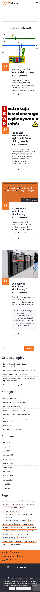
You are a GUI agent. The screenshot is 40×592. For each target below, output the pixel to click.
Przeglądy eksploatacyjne (12, 429)
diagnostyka (20, 504)
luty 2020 (6, 447)
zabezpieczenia (15, 544)
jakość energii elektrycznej (11, 524)
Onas (20, 578)
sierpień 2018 (8, 463)
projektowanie (31, 527)
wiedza (5, 544)
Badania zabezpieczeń (11, 398)
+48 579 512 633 (10, 560)
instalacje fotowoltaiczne (11, 511)
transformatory (30, 541)
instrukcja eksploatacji (10, 520)
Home (10, 578)
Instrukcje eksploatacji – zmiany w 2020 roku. (19, 370)
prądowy (6, 534)
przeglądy (22, 531)
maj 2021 (6, 442)
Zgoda (12, 588)
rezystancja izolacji (22, 534)
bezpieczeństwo (8, 504)
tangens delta (7, 541)
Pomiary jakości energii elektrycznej (23, 71)
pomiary (5, 527)
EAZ (4, 508)
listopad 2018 (8, 455)
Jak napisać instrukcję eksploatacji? (19, 286)
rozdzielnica (23, 537)
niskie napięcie (28, 524)
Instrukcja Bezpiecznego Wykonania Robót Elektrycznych (22, 137)
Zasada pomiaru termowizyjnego (15, 374)
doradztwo (31, 504)
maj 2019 (6, 451)
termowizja (18, 541)
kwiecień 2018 (8, 476)
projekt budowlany (17, 527)
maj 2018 (6, 472)
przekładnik (32, 531)
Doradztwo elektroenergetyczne (15, 402)
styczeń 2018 (7, 488)
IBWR (22, 508)
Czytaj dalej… (17, 94)
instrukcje (23, 520)
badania (32, 501)
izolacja (32, 520)
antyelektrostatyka (20, 501)
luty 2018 (6, 484)
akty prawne (7, 501)
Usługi (31, 578)
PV (12, 534)
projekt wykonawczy (9, 531)
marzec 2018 (7, 480)
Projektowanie (8, 425)
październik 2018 (9, 459)
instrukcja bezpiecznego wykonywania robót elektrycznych (17, 516)
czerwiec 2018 (8, 467)
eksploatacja (12, 508)
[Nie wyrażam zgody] (37, 585)
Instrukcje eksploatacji (11, 406)
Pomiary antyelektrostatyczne (14, 410)
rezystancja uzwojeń (9, 537)
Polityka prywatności (23, 588)
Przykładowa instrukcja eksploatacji (19, 211)
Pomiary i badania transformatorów (16, 415)
